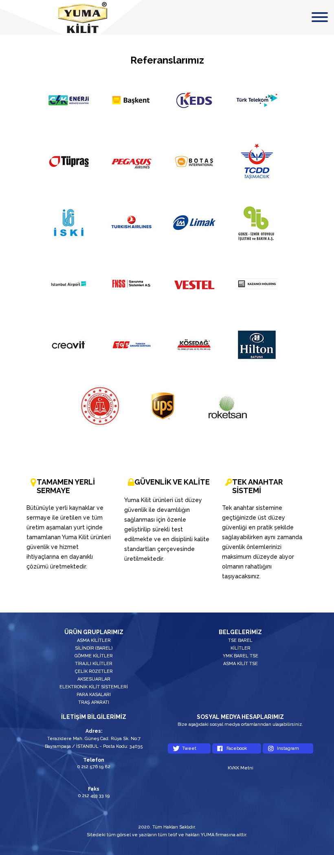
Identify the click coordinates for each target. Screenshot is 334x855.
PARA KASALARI (94, 694)
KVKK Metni (240, 768)
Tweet (189, 748)
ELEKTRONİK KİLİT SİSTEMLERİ (93, 687)
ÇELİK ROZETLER (94, 671)
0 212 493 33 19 (94, 795)
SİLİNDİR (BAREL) (94, 648)
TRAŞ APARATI (93, 702)
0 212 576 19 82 (93, 766)
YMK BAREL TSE (240, 656)
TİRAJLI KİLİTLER (93, 663)
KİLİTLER (240, 648)
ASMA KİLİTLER (94, 640)
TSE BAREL (240, 640)
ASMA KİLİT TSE (240, 663)
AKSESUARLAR (93, 679)
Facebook (236, 748)
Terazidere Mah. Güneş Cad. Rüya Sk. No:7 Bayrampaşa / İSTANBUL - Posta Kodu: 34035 (94, 742)
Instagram (288, 748)
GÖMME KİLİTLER (94, 656)
